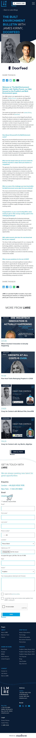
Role (2, 559)
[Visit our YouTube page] (29, 706)
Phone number (5, 531)
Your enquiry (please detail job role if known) (13, 576)
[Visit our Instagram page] (26, 706)
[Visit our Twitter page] (23, 706)
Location (3, 540)
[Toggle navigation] (33, 3)
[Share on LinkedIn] (3, 80)
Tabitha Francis (12, 98)
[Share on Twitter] (10, 80)
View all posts (18, 452)
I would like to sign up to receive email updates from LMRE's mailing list (18, 599)
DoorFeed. (17, 114)
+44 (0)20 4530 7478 (16, 485)
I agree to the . (12, 594)
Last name (4, 522)
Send (11, 614)
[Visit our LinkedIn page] (20, 706)
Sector (3, 568)
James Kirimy (27, 112)
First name (4, 513)
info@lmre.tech (23, 698)
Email (3, 504)
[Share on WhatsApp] (14, 80)
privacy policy (15, 594)
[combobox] (3, 535)
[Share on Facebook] (7, 80)
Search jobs (20, 3)
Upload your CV (5, 548)
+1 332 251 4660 (16, 489)
